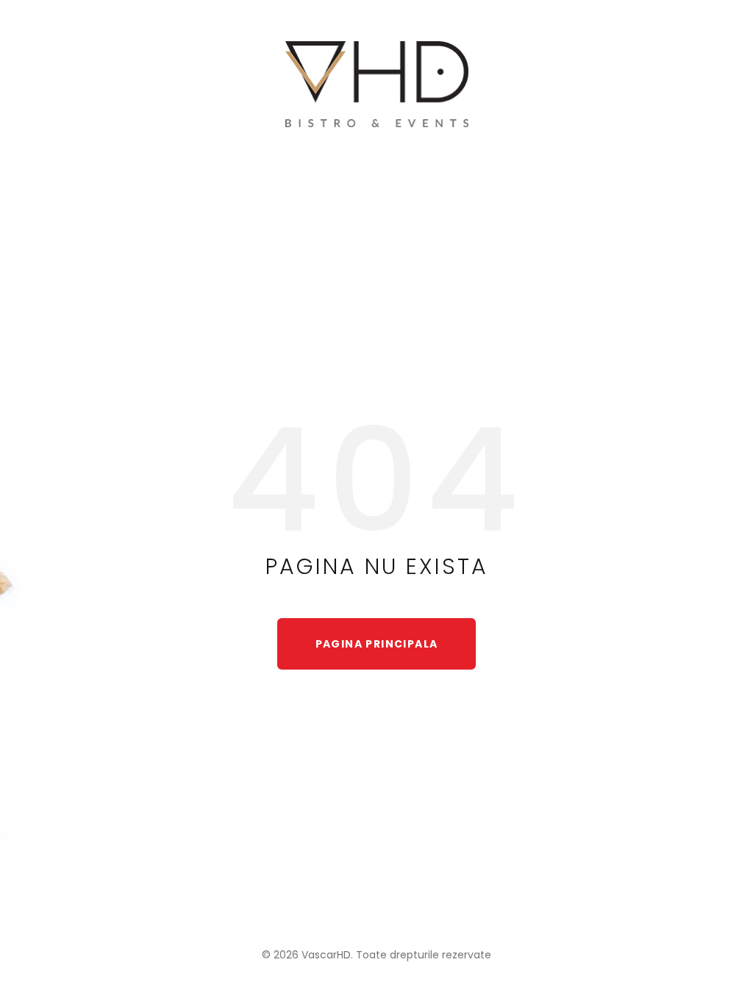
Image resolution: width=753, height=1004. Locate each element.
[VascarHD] (376, 84)
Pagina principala (376, 644)
